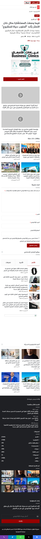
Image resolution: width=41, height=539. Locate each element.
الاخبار (30, 12)
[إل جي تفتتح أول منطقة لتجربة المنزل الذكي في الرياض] (10, 148)
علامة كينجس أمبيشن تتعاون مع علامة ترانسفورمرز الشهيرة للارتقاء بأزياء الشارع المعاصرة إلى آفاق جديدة (16, 287)
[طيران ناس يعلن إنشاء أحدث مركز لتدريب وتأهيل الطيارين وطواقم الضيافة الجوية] (30, 167)
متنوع (36, 458)
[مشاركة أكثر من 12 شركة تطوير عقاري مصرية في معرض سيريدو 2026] (20, 488)
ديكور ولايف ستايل (33, 443)
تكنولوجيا (35, 440)
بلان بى (4, 529)
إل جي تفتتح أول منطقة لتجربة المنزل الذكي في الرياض (21, 7)
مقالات (36, 461)
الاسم (38, 214)
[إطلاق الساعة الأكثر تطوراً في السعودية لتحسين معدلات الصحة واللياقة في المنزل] (34, 271)
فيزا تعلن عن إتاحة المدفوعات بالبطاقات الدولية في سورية (31, 156)
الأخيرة (21, 262)
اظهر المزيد (20, 79)
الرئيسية (35, 12)
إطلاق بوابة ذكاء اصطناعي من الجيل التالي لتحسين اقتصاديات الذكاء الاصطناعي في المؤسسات (31, 364)
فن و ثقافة (35, 452)
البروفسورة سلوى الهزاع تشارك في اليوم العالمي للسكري (16, 295)
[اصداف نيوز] (32, 2)
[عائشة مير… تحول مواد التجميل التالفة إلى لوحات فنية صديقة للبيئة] (34, 279)
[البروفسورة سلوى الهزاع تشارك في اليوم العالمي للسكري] (34, 297)
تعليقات (8, 262)
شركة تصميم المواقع (11, 529)
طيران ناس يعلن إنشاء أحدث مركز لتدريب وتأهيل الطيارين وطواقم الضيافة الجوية (31, 176)
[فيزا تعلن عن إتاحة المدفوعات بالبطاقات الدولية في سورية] (30, 148)
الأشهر (33, 262)
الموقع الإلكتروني (35, 230)
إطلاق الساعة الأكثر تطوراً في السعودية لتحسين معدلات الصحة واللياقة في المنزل (16, 270)
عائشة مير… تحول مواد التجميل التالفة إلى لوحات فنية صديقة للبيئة (15, 278)
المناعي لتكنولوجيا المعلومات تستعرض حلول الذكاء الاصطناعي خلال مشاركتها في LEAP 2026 (10, 387)
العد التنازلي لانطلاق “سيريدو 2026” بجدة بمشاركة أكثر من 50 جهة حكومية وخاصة (10, 176)
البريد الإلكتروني (35, 222)
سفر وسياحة (34, 446)
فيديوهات (35, 455)
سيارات (36, 449)
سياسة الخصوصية (20, 532)
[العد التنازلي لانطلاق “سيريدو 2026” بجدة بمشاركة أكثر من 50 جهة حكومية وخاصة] (10, 167)
